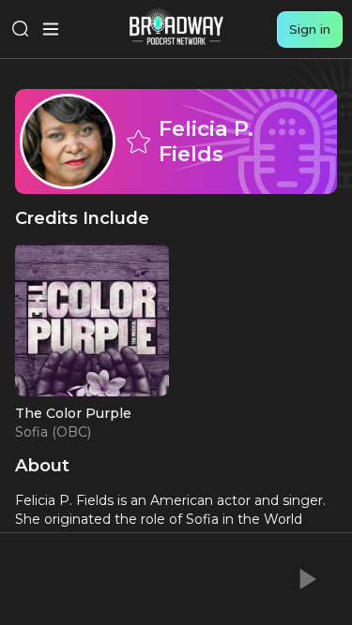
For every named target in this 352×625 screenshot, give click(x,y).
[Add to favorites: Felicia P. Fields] (138, 141)
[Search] (20, 29)
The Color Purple (73, 413)
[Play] (306, 579)
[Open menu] (50, 29)
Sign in (309, 29)
